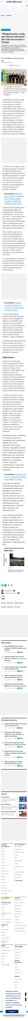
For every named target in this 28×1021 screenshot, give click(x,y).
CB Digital (3, 932)
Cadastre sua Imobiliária (20, 931)
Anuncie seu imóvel (19, 902)
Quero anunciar (4, 904)
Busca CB (3, 935)
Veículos (3, 910)
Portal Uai (17, 982)
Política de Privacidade (6, 891)
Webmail (3, 900)
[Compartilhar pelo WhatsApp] (22, 652)
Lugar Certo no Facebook (20, 925)
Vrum (3, 946)
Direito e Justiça (4, 871)
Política (3, 854)
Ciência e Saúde (4, 873)
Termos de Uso (4, 893)
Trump (17, 607)
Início (2, 15)
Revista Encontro (18, 961)
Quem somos (4, 888)
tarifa (4, 607)
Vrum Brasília (18, 957)
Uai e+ (16, 984)
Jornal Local (17, 952)
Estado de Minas (18, 979)
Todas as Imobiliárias (19, 928)
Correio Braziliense (5, 845)
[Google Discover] (12, 585)
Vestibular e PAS (18, 866)
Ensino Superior (18, 849)
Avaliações (3, 956)
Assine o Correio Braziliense (5, 941)
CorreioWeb (5, 898)
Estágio (16, 855)
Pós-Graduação (18, 874)
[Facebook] (5, 586)
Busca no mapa (18, 905)
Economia (8, 15)
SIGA (9, 65)
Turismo (3, 885)
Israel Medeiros (8, 590)
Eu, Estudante (20, 845)
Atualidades (17, 970)
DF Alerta (17, 949)
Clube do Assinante (5, 938)
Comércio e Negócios (6, 922)
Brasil (2, 856)
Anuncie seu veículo (5, 950)
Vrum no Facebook (5, 964)
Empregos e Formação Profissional (6, 913)
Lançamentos (18, 908)
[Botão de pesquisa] (26, 2)
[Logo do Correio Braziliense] (14, 2)
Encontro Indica (18, 972)
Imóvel (17, 898)
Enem (16, 857)
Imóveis (3, 907)
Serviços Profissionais (6, 919)
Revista (16, 967)
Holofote (3, 879)
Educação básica (18, 846)
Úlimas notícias (18, 911)
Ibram (4, 603)
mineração (19, 603)
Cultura (16, 863)
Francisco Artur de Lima (10, 593)
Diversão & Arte (4, 865)
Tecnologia (3, 882)
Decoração (17, 919)
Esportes (3, 868)
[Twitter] (8, 586)
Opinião (3, 876)
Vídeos (2, 959)
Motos (2, 961)
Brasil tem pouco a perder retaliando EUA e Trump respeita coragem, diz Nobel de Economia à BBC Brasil (14, 199)
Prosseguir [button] (12, 1011)
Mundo (2, 862)
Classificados (6, 902)
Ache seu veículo (5, 947)
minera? (11, 603)
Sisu (15, 869)
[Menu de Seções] (2, 2)
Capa (2, 848)
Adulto (2, 916)
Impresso (4, 925)
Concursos (18, 880)
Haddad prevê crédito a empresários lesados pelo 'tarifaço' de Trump (15, 477)
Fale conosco (17, 877)
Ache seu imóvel (18, 900)
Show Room (17, 916)
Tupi (15, 987)
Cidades (3, 851)
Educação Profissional (19, 872)
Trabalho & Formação (19, 852)
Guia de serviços (18, 914)
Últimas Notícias (18, 860)
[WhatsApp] (2, 586)
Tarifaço (11, 607)
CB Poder (17, 955)
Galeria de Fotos (18, 922)
